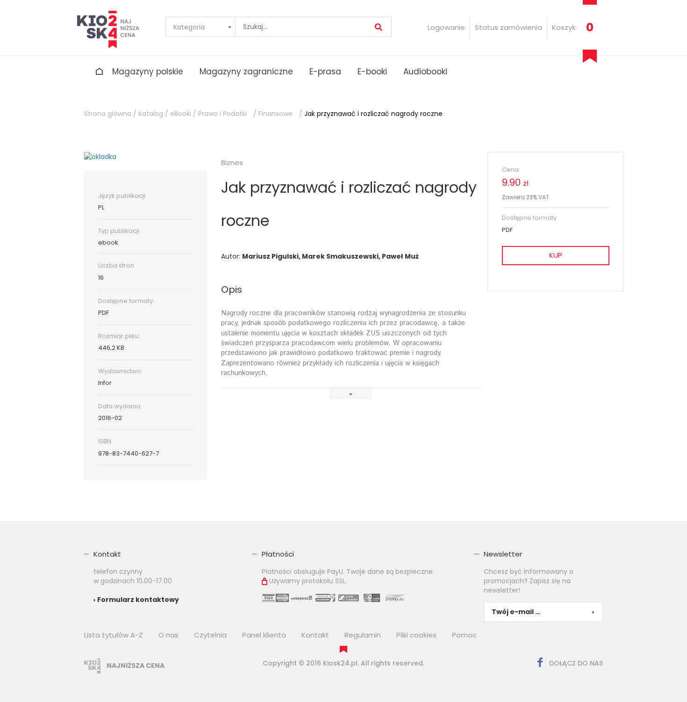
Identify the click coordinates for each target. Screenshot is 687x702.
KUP (555, 255)
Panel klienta (264, 635)
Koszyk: (564, 27)
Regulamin (362, 635)
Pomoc (464, 635)
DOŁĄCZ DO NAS (575, 663)
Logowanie (446, 27)
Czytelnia (210, 635)
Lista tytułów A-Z (113, 635)
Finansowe (275, 113)
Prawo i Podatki (222, 113)
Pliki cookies (416, 635)
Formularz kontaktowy (137, 599)
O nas (168, 635)
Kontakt (107, 554)
